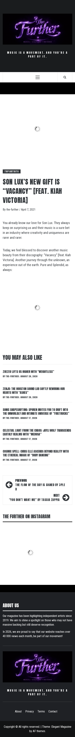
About (18, 711)
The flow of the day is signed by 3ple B (40, 484)
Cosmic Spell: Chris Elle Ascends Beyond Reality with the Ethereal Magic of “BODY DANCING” (36, 453)
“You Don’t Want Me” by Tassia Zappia (34, 497)
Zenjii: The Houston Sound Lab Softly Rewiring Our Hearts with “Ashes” (34, 391)
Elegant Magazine (61, 726)
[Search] (65, 77)
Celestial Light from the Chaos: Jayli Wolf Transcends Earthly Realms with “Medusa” (37, 432)
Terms (41, 711)
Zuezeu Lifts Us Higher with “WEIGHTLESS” (28, 371)
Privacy (29, 711)
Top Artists (12, 171)
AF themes (39, 731)
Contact (52, 711)
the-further (12, 209)
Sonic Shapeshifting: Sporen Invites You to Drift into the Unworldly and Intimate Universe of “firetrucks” (36, 411)
